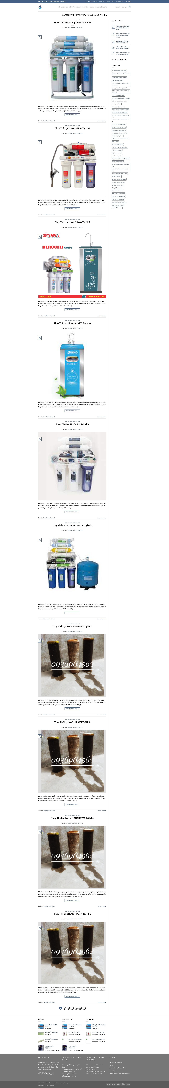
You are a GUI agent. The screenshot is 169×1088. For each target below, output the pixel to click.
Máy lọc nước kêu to (117, 150)
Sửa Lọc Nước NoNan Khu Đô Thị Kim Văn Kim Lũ (123, 27)
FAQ (113, 1)
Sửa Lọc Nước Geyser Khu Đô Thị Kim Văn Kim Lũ (123, 35)
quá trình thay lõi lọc (117, 156)
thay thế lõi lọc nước (117, 208)
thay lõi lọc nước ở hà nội (118, 205)
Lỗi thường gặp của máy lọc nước (120, 138)
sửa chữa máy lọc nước (118, 161)
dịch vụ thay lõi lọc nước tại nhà (119, 112)
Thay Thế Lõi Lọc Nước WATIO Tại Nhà (72, 525)
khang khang (79, 27)
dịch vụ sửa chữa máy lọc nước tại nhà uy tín (120, 91)
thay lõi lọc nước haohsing (118, 193)
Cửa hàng (95, 1)
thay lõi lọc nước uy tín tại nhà (119, 202)
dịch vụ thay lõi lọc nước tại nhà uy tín (120, 120)
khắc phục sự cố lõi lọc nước (119, 130)
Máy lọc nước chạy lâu (117, 144)
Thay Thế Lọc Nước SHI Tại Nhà (72, 424)
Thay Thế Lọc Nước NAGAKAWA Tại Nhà (72, 818)
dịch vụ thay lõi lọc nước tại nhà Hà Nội (120, 116)
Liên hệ (108, 1)
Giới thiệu (88, 1)
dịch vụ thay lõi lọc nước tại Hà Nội (120, 109)
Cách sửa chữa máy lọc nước (119, 77)
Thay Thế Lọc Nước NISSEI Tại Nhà (72, 722)
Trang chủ (64, 7)
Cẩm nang (101, 1)
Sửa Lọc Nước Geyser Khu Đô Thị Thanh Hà (123, 47)
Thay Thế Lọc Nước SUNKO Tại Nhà (72, 323)
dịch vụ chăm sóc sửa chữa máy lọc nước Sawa (120, 84)
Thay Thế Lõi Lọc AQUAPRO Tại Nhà (72, 22)
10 (80, 1008)
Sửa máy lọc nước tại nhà (118, 185)
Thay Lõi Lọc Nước (88, 7)
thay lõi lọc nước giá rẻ (117, 191)
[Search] (59, 7)
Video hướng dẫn (101, 7)
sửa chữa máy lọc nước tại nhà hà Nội (120, 165)
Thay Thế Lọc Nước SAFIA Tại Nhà (72, 128)
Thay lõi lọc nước (116, 188)
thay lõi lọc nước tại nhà (118, 199)
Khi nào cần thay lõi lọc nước (119, 127)
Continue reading (72, 114)
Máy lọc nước (115, 141)
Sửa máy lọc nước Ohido (118, 182)
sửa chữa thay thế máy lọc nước (120, 173)
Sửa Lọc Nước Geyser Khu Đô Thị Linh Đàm (123, 53)
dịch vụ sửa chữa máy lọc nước (119, 88)
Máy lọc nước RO (116, 153)
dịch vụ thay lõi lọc (116, 104)
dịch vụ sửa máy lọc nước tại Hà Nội (121, 98)
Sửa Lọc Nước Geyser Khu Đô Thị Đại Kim (123, 41)
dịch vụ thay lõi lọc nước (118, 106)
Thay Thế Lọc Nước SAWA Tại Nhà (72, 222)
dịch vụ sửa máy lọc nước (118, 95)
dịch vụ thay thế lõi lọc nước (119, 124)
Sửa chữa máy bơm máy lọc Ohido (120, 158)
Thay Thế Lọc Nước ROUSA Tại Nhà (72, 913)
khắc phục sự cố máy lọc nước (119, 133)
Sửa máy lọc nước (75, 7)
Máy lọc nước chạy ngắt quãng (119, 147)
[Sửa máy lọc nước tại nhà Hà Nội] (47, 7)
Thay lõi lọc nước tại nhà (72, 20)
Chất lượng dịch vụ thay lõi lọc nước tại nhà (121, 73)
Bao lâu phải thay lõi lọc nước (119, 70)
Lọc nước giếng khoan (117, 136)
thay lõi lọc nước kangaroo (118, 196)
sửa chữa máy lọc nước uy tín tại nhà (120, 169)
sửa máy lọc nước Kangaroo (119, 179)
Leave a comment (102, 121)
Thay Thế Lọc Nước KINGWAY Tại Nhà (72, 626)
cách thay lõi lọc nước (117, 80)
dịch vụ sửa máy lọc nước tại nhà (120, 101)
